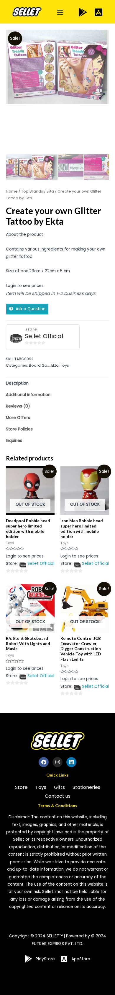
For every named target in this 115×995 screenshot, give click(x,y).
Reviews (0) (18, 406)
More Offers (18, 417)
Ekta (50, 191)
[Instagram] (57, 762)
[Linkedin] (71, 762)
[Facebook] (44, 762)
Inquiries (14, 440)
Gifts (59, 787)
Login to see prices (25, 285)
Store (21, 787)
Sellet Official (44, 336)
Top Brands (32, 191)
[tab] (57, 383)
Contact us (57, 796)
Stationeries (86, 787)
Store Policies (19, 429)
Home (12, 191)
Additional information (28, 395)
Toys (64, 365)
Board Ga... (39, 365)
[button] (60, 12)
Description (17, 383)
